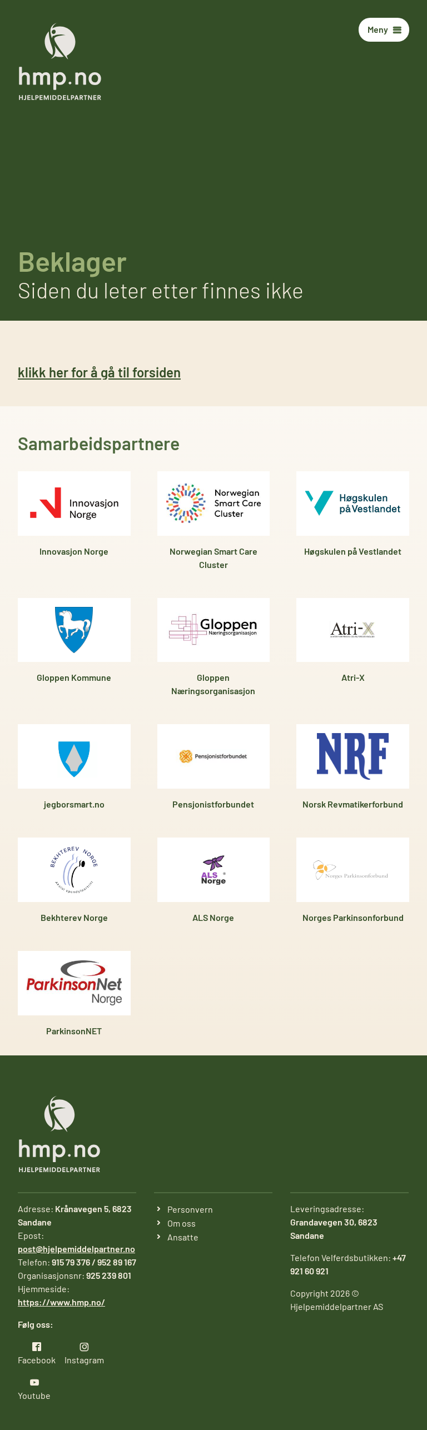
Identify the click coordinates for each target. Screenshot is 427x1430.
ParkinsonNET (74, 1030)
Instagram (84, 1359)
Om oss (181, 1223)
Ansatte (182, 1237)
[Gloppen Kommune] (74, 630)
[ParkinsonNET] (74, 983)
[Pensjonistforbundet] (213, 756)
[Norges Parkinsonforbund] (352, 870)
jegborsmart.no (74, 804)
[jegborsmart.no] (74, 756)
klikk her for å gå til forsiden (99, 372)
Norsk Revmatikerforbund (352, 804)
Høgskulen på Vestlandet (352, 551)
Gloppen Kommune (74, 677)
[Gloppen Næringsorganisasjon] (213, 630)
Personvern (190, 1209)
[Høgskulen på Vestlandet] (352, 503)
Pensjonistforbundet (213, 804)
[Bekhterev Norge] (74, 870)
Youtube (34, 1395)
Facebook (37, 1359)
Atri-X (353, 677)
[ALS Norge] (213, 870)
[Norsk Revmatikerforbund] (352, 756)
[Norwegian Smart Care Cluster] (213, 503)
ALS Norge (213, 917)
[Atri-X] (352, 630)
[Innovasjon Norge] (74, 503)
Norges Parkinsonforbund (353, 917)
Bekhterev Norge (74, 917)
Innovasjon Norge (73, 551)
